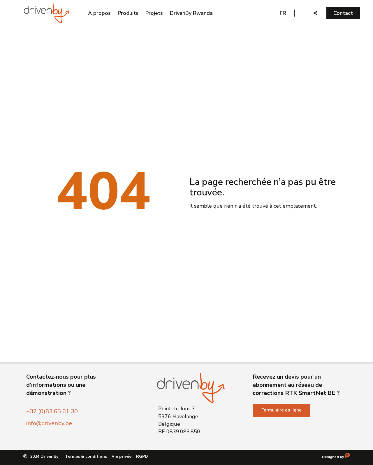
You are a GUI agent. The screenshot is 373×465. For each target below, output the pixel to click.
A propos (99, 13)
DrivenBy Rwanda (191, 13)
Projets (154, 13)
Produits (128, 13)
